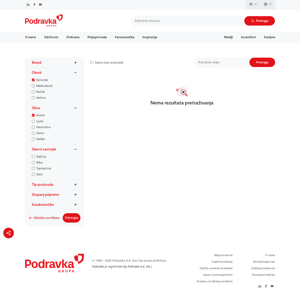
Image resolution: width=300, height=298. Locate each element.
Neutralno (43, 127)
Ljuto (39, 121)
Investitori (248, 37)
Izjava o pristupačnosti (217, 274)
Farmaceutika (124, 37)
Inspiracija (149, 37)
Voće (39, 174)
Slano (40, 133)
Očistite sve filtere (46, 218)
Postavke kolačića (263, 274)
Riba (39, 162)
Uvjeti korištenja (222, 261)
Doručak (42, 80)
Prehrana (73, 37)
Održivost (51, 37)
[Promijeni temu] (253, 4)
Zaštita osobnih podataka (216, 268)
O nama (30, 37)
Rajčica (41, 156)
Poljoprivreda (97, 37)
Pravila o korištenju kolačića (214, 281)
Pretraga (262, 20)
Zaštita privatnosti (263, 268)
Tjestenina (43, 168)
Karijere (269, 37)
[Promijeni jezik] (268, 4)
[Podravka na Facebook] (34, 5)
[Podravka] (44, 25)
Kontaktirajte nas (264, 261)
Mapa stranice (223, 255)
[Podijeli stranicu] (8, 233)
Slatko (40, 139)
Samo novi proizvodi (109, 62)
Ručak (40, 92)
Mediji (228, 37)
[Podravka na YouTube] (40, 5)
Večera (41, 98)
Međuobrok (44, 86)
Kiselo (40, 115)
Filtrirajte (71, 218)
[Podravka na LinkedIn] (28, 5)
